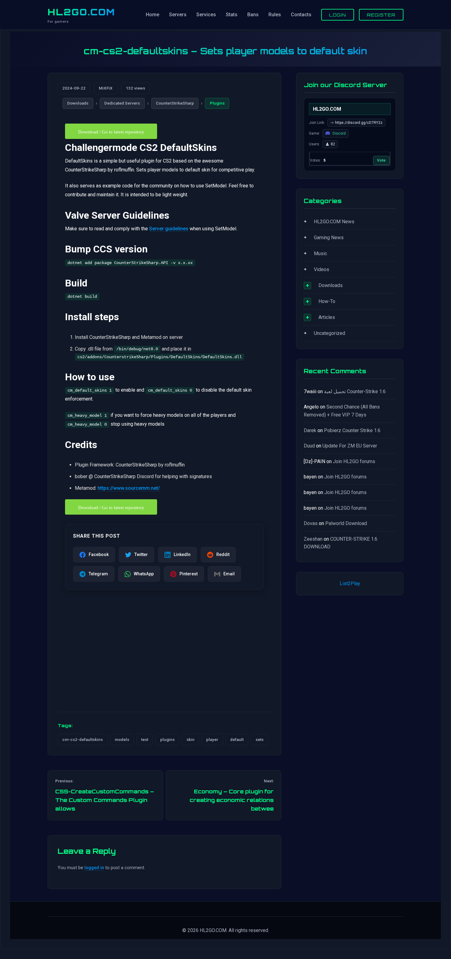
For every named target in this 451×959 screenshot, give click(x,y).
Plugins (217, 103)
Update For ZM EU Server (349, 446)
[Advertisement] (164, 659)
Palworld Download (346, 523)
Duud (309, 446)
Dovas (311, 523)
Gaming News (329, 237)
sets (260, 739)
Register (381, 14)
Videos (321, 269)
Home (152, 14)
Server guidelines (168, 229)
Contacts (301, 14)
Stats (231, 14)
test (144, 739)
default (237, 739)
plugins (167, 739)
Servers (178, 14)
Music (320, 253)
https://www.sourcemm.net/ (129, 488)
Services (206, 14)
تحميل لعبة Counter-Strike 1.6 (355, 391)
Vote (381, 160)
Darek (310, 430)
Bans (253, 14)
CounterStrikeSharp (175, 103)
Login (337, 14)
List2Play (350, 583)
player (212, 739)
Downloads (77, 103)
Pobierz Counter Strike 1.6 (352, 430)
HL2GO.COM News (334, 221)
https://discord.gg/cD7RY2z (359, 123)
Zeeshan (313, 539)
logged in (94, 867)
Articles (326, 317)
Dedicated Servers (122, 103)
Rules (274, 14)
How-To (326, 301)
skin (191, 739)
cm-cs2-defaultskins (82, 739)
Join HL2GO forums (354, 461)
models (122, 739)
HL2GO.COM (81, 11)
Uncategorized (329, 333)
